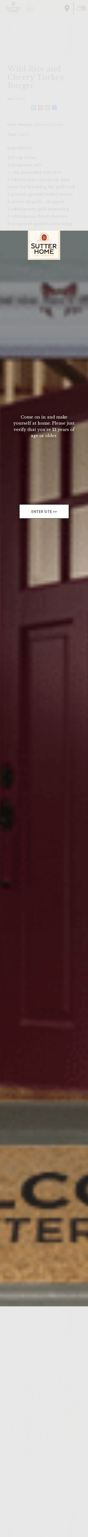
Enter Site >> (44, 511)
